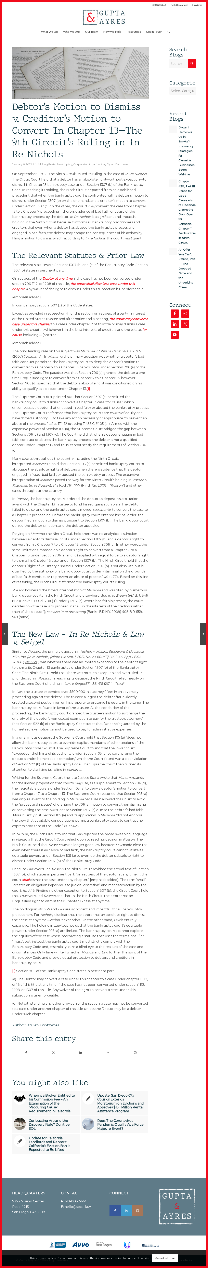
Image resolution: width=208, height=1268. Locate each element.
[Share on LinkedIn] (80, 1052)
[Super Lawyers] (104, 1244)
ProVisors (197, 5)
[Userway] (127, 1245)
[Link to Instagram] (135, 1052)
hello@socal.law (179, 5)
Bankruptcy (64, 164)
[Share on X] (53, 1052)
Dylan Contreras (117, 164)
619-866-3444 (75, 1201)
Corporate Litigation (86, 164)
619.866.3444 (159, 5)
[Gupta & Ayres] (104, 17)
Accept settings (165, 1257)
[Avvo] (80, 1244)
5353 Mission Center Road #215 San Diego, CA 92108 (28, 1206)
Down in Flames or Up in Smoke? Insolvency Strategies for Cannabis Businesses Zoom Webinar (186, 151)
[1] (88, 389)
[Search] (167, 32)
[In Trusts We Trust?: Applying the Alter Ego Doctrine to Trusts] (5, 634)
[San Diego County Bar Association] (150, 1245)
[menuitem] (160, 5)
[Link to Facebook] (115, 1210)
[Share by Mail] (107, 1052)
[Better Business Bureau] (57, 1245)
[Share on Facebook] (26, 1052)
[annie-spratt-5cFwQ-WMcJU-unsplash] (80, 73)
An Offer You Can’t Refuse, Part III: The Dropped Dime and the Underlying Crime (187, 268)
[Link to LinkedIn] (126, 1210)
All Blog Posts (46, 164)
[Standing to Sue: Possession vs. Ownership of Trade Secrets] (203, 634)
